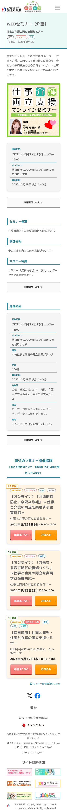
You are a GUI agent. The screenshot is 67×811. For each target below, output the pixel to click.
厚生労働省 (19, 804)
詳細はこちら (21, 535)
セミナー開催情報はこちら (46, 683)
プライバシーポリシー (33, 752)
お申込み (46, 535)
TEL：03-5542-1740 (41, 747)
